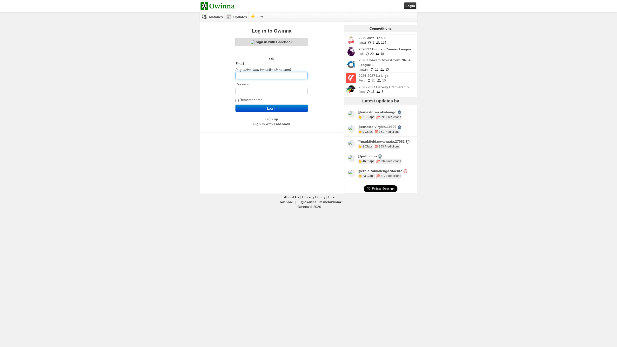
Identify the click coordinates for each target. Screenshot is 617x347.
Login (410, 6)
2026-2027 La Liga (374, 76)
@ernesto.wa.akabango (377, 112)
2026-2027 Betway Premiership (384, 87)
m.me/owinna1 (331, 202)
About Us (291, 197)
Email (239, 64)
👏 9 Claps (365, 131)
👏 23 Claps (366, 176)
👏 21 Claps (366, 117)
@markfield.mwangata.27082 (381, 141)
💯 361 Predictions (387, 131)
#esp (362, 80)
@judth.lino (367, 156)
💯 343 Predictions (387, 146)
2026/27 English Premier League (385, 49)
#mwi (362, 42)
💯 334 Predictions (388, 161)
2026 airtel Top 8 (372, 38)
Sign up (271, 119)
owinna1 (287, 202)
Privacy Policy (313, 197)
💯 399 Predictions (388, 117)
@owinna (308, 202)
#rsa (362, 91)
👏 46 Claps (366, 161)
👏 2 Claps (365, 146)
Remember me (251, 100)
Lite (331, 197)
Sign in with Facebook (274, 42)
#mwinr (364, 69)
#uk (361, 54)
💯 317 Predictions (388, 176)
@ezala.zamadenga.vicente (380, 171)
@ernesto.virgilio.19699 (377, 127)
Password (242, 84)
